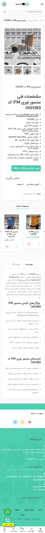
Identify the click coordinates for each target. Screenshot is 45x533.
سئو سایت (26, 519)
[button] (39, 244)
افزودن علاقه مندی (32, 184)
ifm (34, 193)
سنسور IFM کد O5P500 (33, 233)
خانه (41, 20)
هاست (19, 519)
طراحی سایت (35, 519)
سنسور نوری (33, 20)
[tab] (29, 264)
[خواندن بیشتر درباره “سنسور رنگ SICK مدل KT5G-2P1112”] (17, 247)
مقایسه (19, 184)
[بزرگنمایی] (37, 61)
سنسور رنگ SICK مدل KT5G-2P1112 (11, 234)
